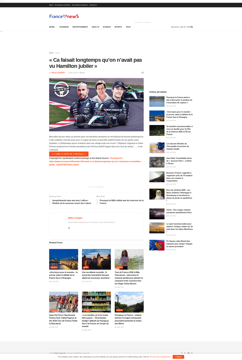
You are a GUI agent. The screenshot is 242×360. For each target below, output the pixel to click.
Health (95, 27)
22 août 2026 (54, 281)
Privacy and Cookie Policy (160, 357)
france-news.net (60, 353)
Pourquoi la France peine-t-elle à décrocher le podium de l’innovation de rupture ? (179, 100)
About (51, 5)
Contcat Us (93, 5)
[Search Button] (192, 27)
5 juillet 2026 (87, 330)
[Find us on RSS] (192, 353)
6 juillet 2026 (54, 327)
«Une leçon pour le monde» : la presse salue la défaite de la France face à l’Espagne (63, 275)
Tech (128, 27)
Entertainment (80, 27)
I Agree (178, 357)
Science (107, 27)
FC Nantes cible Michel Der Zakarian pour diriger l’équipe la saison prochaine (179, 243)
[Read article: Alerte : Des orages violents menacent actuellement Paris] (156, 213)
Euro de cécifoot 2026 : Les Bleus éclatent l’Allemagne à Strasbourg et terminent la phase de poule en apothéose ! (179, 195)
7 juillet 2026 (120, 287)
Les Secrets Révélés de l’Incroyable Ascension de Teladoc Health (177, 146)
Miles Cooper (58, 73)
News (51, 27)
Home (51, 53)
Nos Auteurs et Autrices (62, 5)
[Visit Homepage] (64, 16)
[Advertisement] (143, 14)
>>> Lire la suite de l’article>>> (69, 154)
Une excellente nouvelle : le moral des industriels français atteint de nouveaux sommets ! (96, 275)
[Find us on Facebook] (181, 353)
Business (64, 27)
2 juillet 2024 (72, 73)
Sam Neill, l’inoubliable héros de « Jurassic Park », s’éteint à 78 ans (179, 161)
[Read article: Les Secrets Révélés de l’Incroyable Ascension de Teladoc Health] (156, 147)
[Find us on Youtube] (189, 353)
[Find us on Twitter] (185, 353)
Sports (118, 27)
